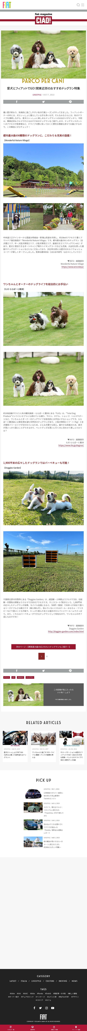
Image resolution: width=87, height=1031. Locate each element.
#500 (19, 993)
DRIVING (63, 981)
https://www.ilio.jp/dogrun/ (71, 445)
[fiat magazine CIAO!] (7, 4)
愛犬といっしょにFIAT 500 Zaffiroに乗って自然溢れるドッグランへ (15, 755)
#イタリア (39, 1000)
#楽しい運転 (72, 993)
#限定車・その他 (59, 993)
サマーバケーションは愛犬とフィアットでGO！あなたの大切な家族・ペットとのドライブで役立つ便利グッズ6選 (71, 756)
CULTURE (50, 981)
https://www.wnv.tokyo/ (73, 266)
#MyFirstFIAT (64, 997)
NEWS (74, 981)
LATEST (13, 981)
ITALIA (24, 981)
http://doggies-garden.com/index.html (66, 631)
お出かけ (20, 677)
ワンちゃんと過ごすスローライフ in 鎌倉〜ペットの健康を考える (43, 755)
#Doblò (48, 993)
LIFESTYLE (36, 981)
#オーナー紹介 (13, 997)
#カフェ (48, 1000)
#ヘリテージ (40, 997)
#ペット (6, 677)
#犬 (13, 677)
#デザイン (75, 997)
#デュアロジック (27, 997)
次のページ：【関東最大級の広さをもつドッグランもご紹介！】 (43, 646)
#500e (12, 993)
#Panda (40, 993)
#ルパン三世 (51, 997)
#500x (32, 993)
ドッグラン (30, 677)
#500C (25, 993)
